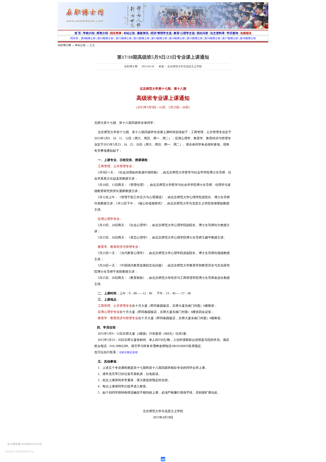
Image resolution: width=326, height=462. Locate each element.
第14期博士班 (177, 38)
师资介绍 (102, 33)
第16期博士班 (212, 38)
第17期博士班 (230, 38)
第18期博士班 (248, 38)
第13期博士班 (159, 38)
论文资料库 (217, 33)
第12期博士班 (141, 38)
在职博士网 (64, 45)
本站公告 (129, 33)
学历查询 (232, 33)
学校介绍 (88, 33)
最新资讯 (143, 33)
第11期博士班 (124, 38)
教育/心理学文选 (184, 33)
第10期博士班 (105, 38)
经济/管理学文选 (161, 33)
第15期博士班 (195, 38)
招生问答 (202, 33)
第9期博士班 (88, 38)
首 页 (78, 33)
